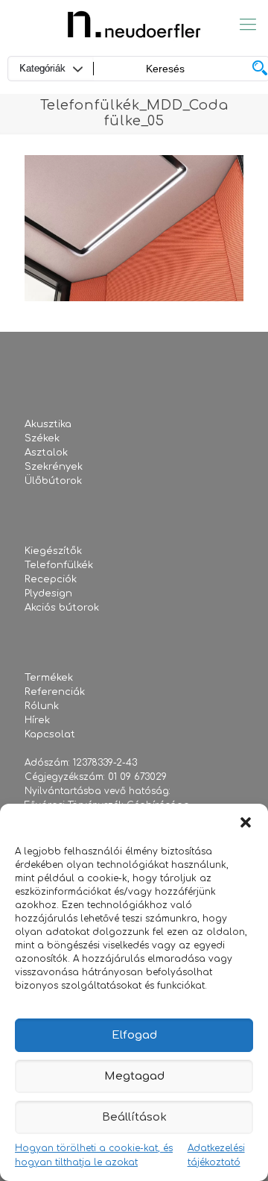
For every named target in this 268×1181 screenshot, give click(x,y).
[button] (245, 822)
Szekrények (54, 467)
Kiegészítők (53, 551)
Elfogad (134, 1035)
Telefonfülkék (59, 565)
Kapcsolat (50, 734)
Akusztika (48, 424)
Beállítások (134, 1117)
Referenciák (55, 692)
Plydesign (48, 593)
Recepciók (51, 579)
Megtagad (134, 1076)
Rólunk (42, 706)
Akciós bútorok (62, 607)
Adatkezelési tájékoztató (216, 1155)
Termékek (49, 678)
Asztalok (46, 452)
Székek (42, 438)
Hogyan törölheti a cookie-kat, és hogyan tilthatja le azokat (94, 1155)
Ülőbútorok (53, 481)
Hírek (37, 720)
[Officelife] (134, 24)
